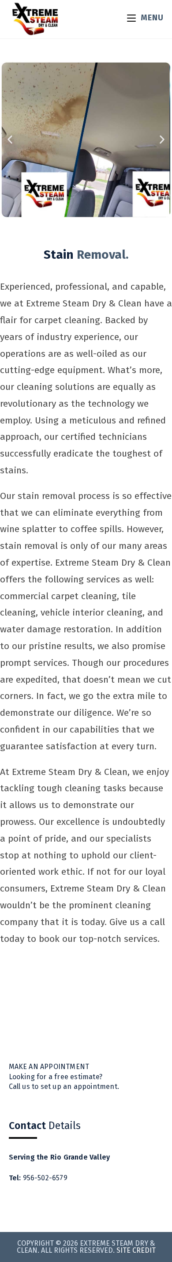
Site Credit (136, 1250)
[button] (9, 139)
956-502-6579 (45, 1178)
